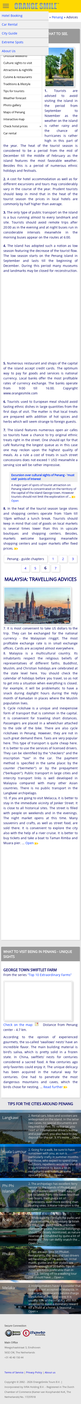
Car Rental (10, 24)
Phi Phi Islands (8, 1188)
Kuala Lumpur (14, 1151)
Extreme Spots (12, 42)
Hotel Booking (12, 15)
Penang (57, 17)
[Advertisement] (40, 318)
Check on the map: (19, 1025)
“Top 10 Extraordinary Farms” (50, 975)
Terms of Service (13, 1372)
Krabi (6, 1219)
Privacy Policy (34, 1372)
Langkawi (10, 1117)
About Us (9, 51)
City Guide (9, 33)
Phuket (8, 1253)
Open (30, 843)
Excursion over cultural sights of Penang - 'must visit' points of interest (42, 477)
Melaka (8, 1287)
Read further (53, 1087)
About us (50, 1372)
